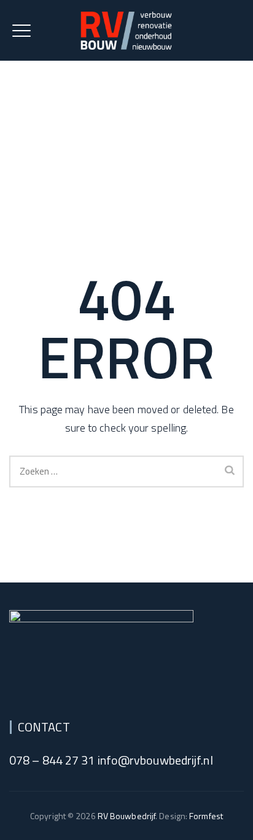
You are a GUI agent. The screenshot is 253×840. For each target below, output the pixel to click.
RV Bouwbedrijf (126, 815)
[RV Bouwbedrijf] (126, 30)
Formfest (206, 815)
